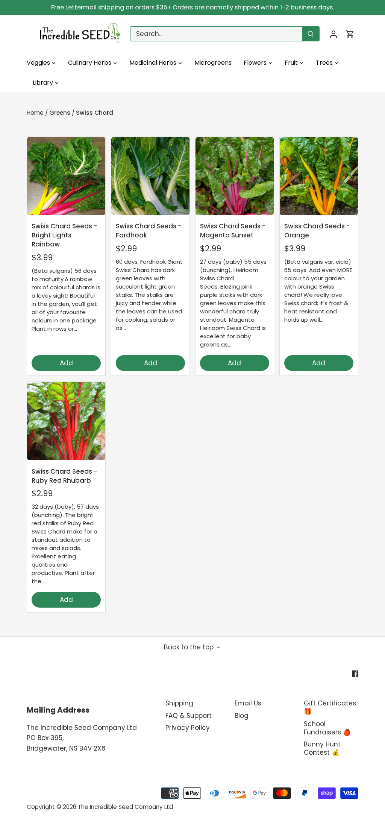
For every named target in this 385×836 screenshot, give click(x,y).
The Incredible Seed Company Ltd (125, 807)
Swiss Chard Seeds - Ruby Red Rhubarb (64, 476)
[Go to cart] (350, 34)
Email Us (248, 703)
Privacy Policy (187, 727)
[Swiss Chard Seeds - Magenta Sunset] (235, 176)
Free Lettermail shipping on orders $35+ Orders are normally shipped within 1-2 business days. (192, 7)
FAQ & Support (188, 715)
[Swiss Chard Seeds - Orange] (319, 176)
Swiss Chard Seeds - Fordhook (148, 231)
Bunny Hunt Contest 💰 (322, 748)
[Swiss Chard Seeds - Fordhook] (150, 176)
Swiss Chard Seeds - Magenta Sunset (232, 231)
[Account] (333, 34)
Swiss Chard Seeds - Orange (317, 231)
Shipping (179, 703)
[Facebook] (355, 673)
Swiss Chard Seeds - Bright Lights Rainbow (64, 235)
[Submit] (310, 34)
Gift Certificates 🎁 (330, 707)
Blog (242, 715)
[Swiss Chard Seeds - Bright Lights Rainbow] (66, 176)
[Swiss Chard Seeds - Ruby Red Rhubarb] (66, 421)
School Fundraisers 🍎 (327, 728)
